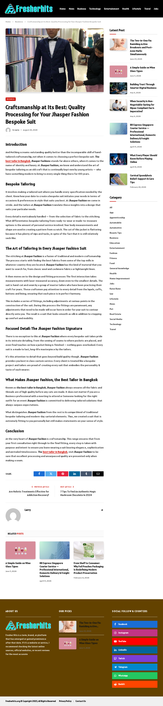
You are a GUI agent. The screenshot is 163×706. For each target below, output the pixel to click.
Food (112, 263)
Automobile (115, 222)
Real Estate (115, 314)
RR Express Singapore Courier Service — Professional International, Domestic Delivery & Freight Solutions (54, 570)
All (111, 207)
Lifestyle (136, 8)
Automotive (116, 227)
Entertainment (111, 8)
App (111, 212)
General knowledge (119, 268)
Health (125, 8)
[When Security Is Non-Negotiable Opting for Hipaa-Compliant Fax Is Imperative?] (118, 105)
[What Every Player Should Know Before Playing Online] (118, 159)
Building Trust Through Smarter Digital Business (143, 86)
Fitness (113, 258)
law (111, 293)
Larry (17, 130)
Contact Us (80, 701)
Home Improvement (120, 278)
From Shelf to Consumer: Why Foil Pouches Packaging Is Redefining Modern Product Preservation (88, 568)
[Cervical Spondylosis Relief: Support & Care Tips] (118, 179)
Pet (111, 309)
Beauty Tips (115, 232)
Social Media (116, 319)
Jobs (156, 8)
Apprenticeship (117, 217)
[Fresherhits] (29, 8)
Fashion (113, 253)
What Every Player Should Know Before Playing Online (143, 159)
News (71, 8)
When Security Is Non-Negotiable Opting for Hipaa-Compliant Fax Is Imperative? (142, 106)
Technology (95, 8)
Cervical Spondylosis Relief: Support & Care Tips (142, 179)
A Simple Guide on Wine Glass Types (18, 565)
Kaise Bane (115, 288)
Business (81, 8)
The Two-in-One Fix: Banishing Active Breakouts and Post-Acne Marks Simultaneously (141, 47)
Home (63, 8)
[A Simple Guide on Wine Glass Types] (20, 550)
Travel (147, 8)
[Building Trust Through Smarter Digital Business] (118, 88)
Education (115, 243)
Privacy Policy (65, 701)
